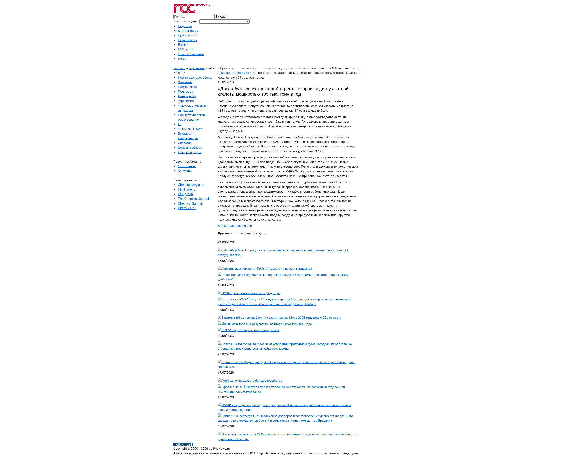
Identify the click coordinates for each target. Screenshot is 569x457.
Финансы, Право (190, 128)
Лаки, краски (187, 96)
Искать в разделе (186, 21)
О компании (187, 166)
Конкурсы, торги (189, 152)
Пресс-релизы (188, 35)
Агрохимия (197, 68)
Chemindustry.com (191, 184)
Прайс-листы (187, 40)
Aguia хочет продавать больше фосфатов (251, 380)
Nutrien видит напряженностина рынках (250, 330)
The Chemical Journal (193, 198)
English (183, 44)
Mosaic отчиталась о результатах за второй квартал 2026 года (266, 323)
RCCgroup (185, 194)
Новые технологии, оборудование (192, 116)
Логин (182, 58)
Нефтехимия (187, 86)
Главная (179, 68)
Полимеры (186, 91)
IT (179, 124)
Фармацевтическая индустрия (192, 107)
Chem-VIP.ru (187, 208)
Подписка (185, 26)
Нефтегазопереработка (195, 77)
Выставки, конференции (188, 135)
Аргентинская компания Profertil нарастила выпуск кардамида (266, 268)
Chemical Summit (190, 203)
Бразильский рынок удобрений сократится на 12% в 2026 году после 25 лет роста (281, 317)
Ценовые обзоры (190, 147)
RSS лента (186, 49)
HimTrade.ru (187, 189)
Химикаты (185, 82)
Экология (185, 142)
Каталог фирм (188, 30)
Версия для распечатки (235, 225)
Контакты (184, 170)
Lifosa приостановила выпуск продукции (250, 293)
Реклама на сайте (191, 54)
